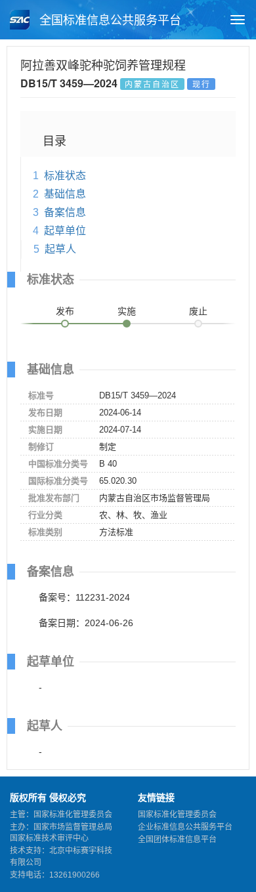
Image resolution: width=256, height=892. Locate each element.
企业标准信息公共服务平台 (185, 827)
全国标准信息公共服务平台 (108, 20)
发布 (65, 311)
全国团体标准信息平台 (177, 839)
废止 (198, 311)
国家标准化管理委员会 (177, 814)
